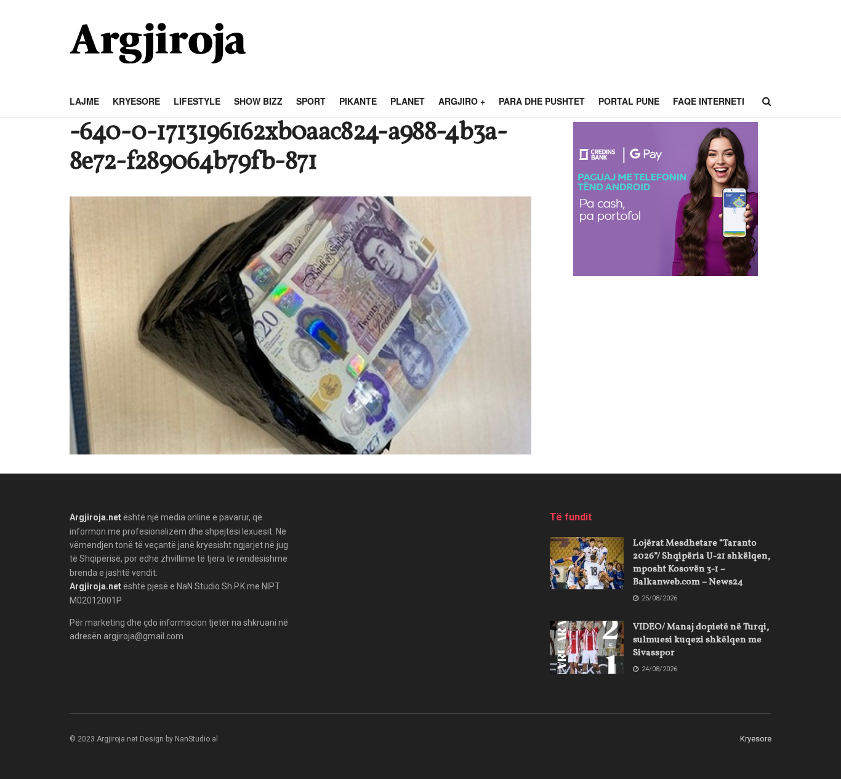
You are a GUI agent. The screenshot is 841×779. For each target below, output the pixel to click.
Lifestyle (197, 101)
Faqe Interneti (708, 101)
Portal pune (628, 101)
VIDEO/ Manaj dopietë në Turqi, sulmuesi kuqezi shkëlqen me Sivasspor (701, 640)
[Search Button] (766, 101)
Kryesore (136, 101)
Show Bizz (258, 101)
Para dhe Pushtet (542, 101)
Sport (311, 101)
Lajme (84, 101)
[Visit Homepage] (158, 43)
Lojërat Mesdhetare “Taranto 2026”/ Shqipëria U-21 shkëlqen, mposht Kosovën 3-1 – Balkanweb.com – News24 (701, 563)
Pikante (358, 101)
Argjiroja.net (95, 517)
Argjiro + (461, 101)
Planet (407, 101)
